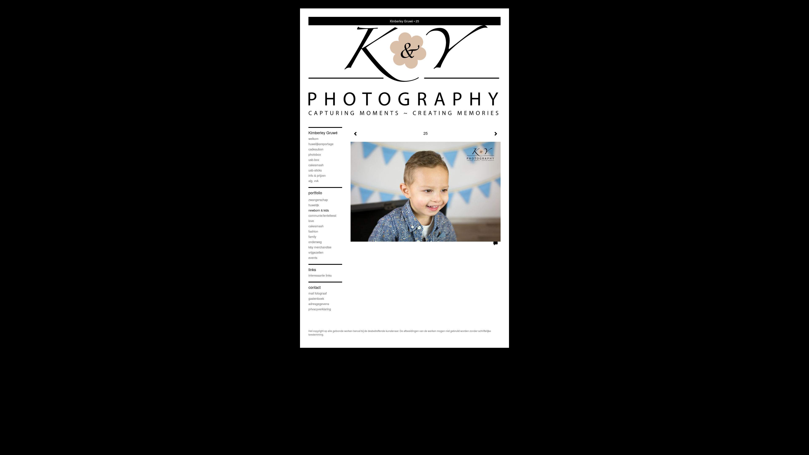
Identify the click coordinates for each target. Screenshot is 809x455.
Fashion (313, 231)
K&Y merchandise (319, 247)
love (311, 221)
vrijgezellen (315, 252)
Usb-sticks (315, 170)
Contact (314, 287)
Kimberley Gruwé (401, 21)
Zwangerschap (318, 200)
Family (312, 236)
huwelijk (313, 205)
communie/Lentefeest (322, 215)
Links (312, 269)
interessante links (320, 275)
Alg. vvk (313, 181)
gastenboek (316, 298)
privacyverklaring (319, 309)
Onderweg (315, 242)
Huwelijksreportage (321, 144)
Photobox (314, 154)
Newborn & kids (318, 210)
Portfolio (315, 192)
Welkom (313, 138)
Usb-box (313, 160)
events (312, 258)
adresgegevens (318, 304)
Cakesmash (316, 165)
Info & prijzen (317, 175)
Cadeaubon (315, 149)
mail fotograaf (317, 293)
